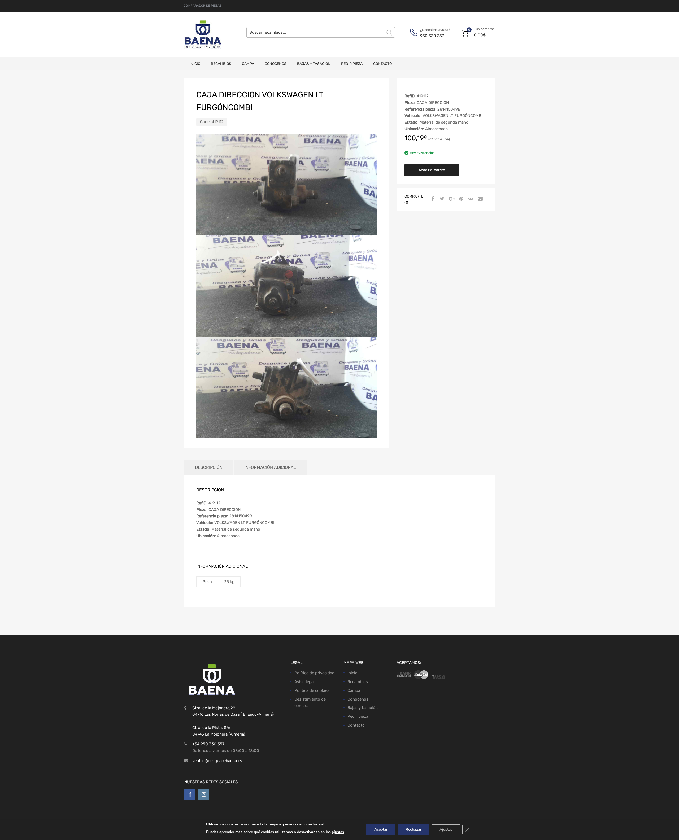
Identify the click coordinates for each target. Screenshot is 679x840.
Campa (248, 64)
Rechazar (413, 829)
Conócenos (275, 64)
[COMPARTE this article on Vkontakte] (470, 198)
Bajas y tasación (313, 64)
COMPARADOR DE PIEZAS (202, 5)
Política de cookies (311, 690)
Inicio (195, 64)
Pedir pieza (352, 64)
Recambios (221, 64)
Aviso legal (304, 681)
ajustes (338, 831)
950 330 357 (432, 35)
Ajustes (445, 829)
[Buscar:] (320, 32)
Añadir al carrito (432, 170)
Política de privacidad (314, 673)
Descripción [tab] (209, 467)
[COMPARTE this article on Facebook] (431, 198)
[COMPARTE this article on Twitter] (441, 198)
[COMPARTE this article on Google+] (450, 198)
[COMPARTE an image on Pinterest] (460, 198)
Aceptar (381, 829)
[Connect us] (189, 794)
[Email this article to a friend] (479, 198)
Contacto (382, 64)
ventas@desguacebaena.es (217, 760)
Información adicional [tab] (270, 467)
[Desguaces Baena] (202, 34)
